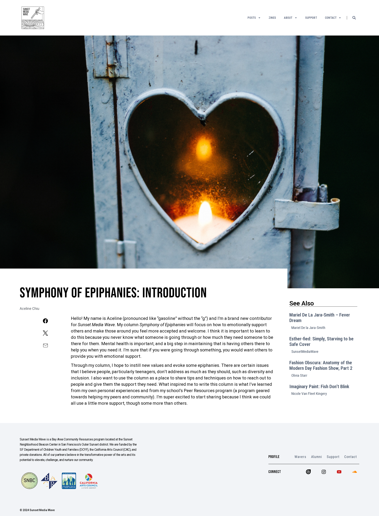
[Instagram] (323, 472)
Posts (252, 17)
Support (311, 17)
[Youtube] (339, 472)
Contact (331, 17)
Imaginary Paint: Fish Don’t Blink (319, 386)
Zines (272, 17)
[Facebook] (45, 321)
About (288, 17)
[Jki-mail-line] (45, 345)
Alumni (316, 457)
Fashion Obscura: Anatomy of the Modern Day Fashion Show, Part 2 (320, 365)
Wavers (300, 457)
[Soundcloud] (354, 472)
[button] (354, 18)
